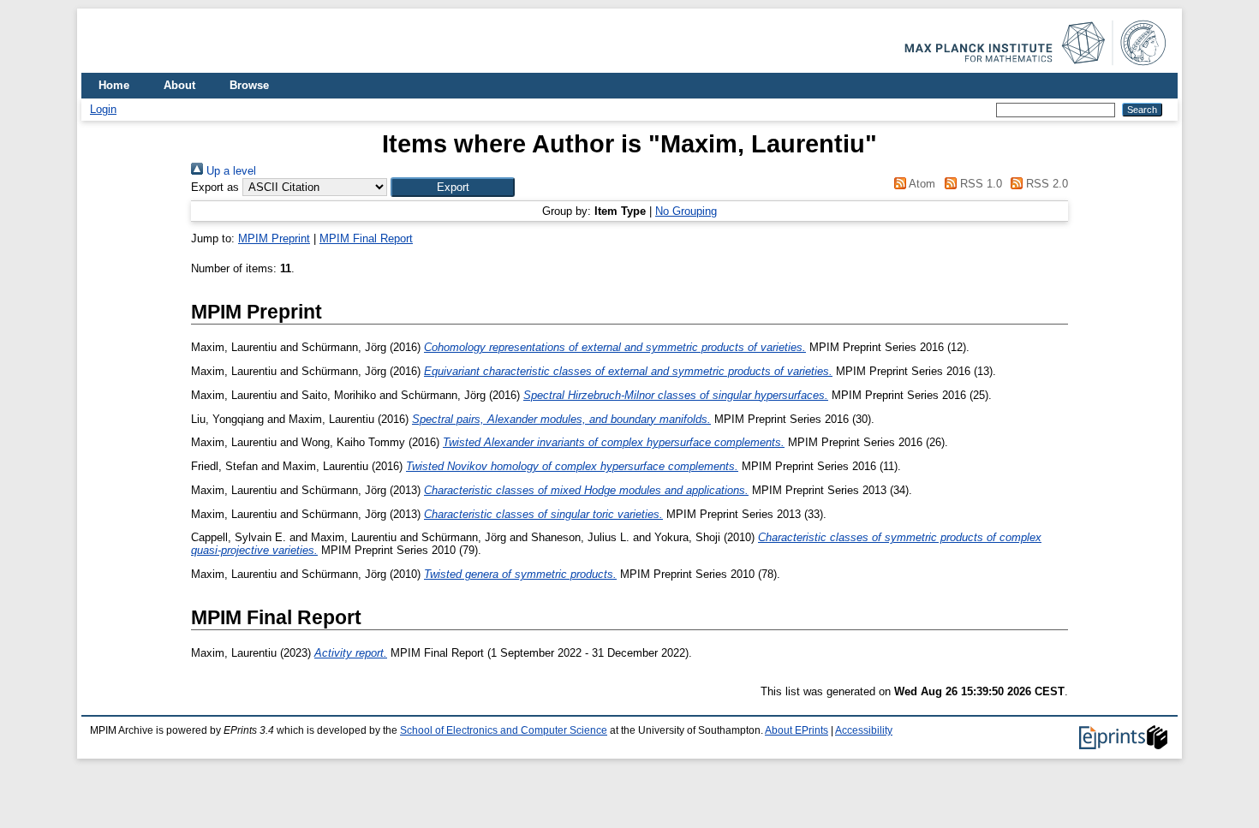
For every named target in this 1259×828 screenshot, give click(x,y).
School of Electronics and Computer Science (503, 730)
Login (103, 109)
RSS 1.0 (979, 183)
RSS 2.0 (1045, 183)
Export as (215, 187)
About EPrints (796, 730)
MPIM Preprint (274, 238)
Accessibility (863, 730)
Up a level (229, 170)
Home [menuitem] (113, 85)
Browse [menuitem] (249, 85)
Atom (920, 183)
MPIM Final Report (366, 238)
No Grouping (686, 211)
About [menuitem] (179, 85)
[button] (453, 187)
